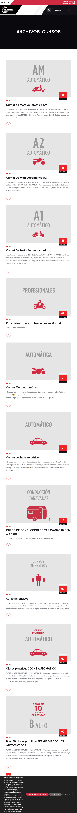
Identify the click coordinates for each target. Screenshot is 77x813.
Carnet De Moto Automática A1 (26, 250)
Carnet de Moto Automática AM (26, 105)
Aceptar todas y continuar (37, 794)
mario (10, 101)
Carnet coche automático (22, 457)
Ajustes (67, 794)
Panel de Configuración (14, 811)
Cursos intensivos (17, 598)
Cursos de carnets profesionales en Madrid (33, 323)
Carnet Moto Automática (22, 387)
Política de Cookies (16, 797)
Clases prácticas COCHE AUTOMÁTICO (31, 668)
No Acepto (55, 794)
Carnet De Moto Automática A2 (26, 177)
